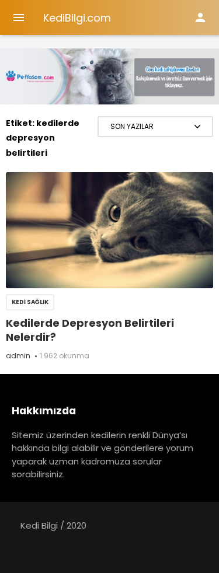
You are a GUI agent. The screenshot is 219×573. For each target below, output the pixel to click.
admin (18, 356)
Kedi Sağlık (30, 302)
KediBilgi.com (77, 18)
